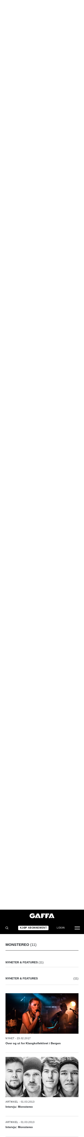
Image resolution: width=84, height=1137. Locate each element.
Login (61, 928)
